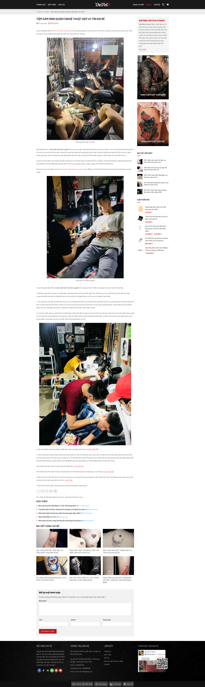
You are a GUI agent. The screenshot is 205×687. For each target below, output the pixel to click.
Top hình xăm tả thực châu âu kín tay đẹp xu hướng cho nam (67, 509)
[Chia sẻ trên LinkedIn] (55, 491)
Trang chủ (40, 5)
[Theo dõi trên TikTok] (43, 670)
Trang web (107, 620)
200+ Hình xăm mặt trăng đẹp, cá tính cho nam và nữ (117, 551)
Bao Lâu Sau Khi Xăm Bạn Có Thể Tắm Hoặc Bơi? (63, 506)
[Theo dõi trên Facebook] (39, 670)
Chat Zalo (117, 684)
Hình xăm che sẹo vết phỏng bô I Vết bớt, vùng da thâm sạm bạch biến (117, 580)
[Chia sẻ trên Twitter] (43, 491)
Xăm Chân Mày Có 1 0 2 (53, 517)
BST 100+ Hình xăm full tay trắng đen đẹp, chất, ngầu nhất (84, 579)
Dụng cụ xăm (138, 5)
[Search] (163, 4)
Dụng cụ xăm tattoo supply (113, 661)
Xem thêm (142, 49)
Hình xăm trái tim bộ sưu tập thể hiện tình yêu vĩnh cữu (84, 551)
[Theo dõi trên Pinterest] (56, 670)
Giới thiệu (52, 5)
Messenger (102, 684)
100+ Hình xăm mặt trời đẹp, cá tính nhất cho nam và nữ (49, 551)
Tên (41, 620)
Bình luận (43, 601)
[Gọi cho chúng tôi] (52, 670)
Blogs (149, 5)
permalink (79, 497)
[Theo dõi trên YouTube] (60, 670)
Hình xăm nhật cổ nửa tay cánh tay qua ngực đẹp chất (65, 513)
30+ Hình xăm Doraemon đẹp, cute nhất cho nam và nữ (51, 579)
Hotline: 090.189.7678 (83, 684)
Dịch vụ (61, 5)
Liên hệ (157, 5)
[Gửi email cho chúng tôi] (48, 670)
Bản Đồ (130, 684)
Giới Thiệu (107, 655)
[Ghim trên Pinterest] (51, 491)
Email (73, 620)
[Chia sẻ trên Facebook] (38, 491)
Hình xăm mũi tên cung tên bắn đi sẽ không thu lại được (66, 520)
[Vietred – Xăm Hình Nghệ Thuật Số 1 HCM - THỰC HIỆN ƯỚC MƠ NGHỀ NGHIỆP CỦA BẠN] (102, 4)
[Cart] (168, 4)
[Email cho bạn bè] (47, 491)
